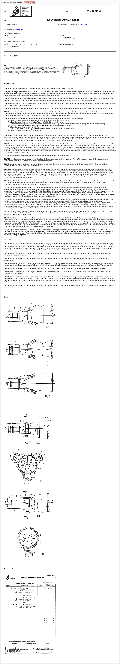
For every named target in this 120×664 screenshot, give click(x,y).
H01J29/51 (84, 24)
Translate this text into (6, 2)
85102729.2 (19, 29)
